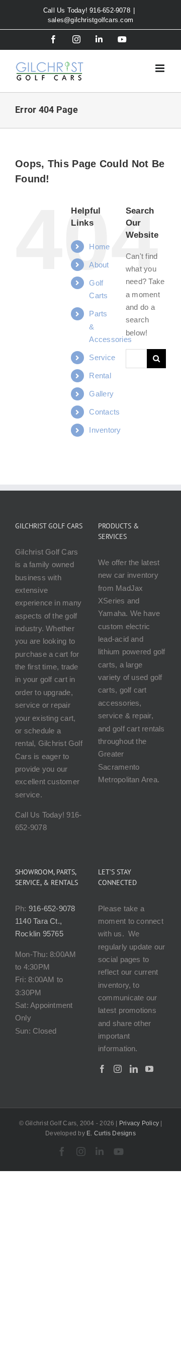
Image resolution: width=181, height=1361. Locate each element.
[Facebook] (102, 1069)
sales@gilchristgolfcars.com (90, 20)
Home (99, 246)
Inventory (105, 430)
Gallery (101, 393)
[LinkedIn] (134, 1069)
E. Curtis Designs (111, 1133)
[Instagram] (118, 1069)
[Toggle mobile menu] (160, 68)
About (99, 264)
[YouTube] (149, 1069)
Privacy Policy (139, 1123)
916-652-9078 (52, 908)
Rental (100, 375)
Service (102, 357)
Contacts (104, 411)
